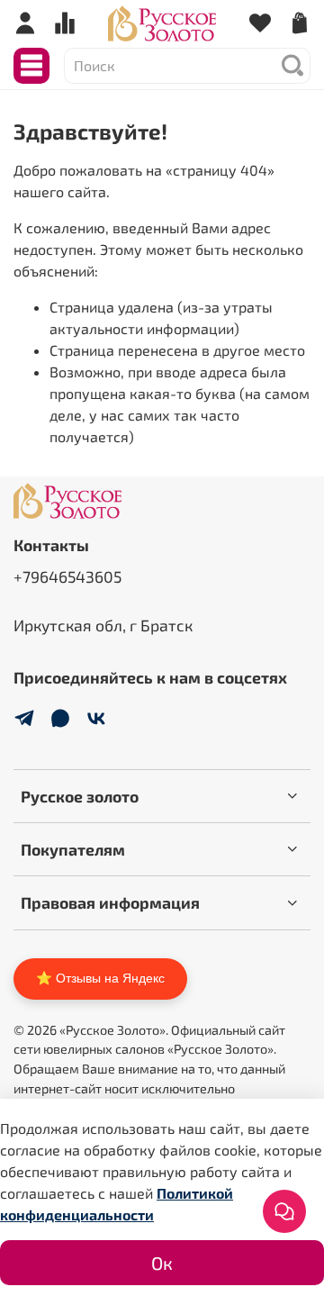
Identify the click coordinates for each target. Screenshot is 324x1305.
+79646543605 (68, 576)
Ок (162, 1262)
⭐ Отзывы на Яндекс (100, 978)
